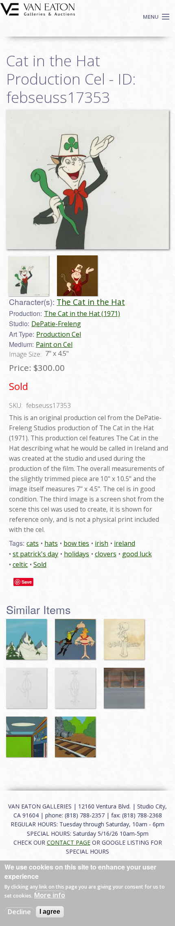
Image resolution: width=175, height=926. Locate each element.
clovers (105, 553)
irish (101, 543)
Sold (39, 564)
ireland (124, 543)
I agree (49, 911)
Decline (19, 911)
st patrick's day (35, 553)
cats (32, 543)
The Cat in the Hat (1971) (82, 313)
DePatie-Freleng (56, 323)
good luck (137, 553)
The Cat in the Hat (91, 301)
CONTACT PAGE (68, 842)
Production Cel (58, 334)
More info (49, 895)
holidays (76, 553)
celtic (20, 564)
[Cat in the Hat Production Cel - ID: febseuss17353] (87, 178)
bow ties (76, 543)
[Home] (37, 8)
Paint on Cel (54, 344)
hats (51, 543)
